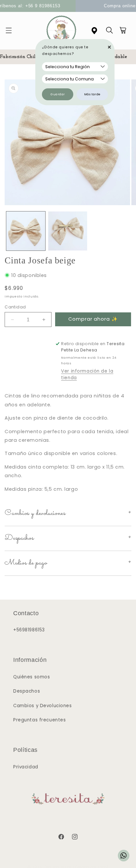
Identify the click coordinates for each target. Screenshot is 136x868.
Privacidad (25, 767)
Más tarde (92, 94)
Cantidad (15, 307)
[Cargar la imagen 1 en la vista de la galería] (25, 231)
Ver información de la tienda (87, 374)
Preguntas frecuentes (39, 720)
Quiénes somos (31, 677)
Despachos (26, 691)
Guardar (58, 94)
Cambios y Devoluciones (42, 706)
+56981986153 (29, 630)
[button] (12, 31)
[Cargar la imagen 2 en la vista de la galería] (67, 231)
